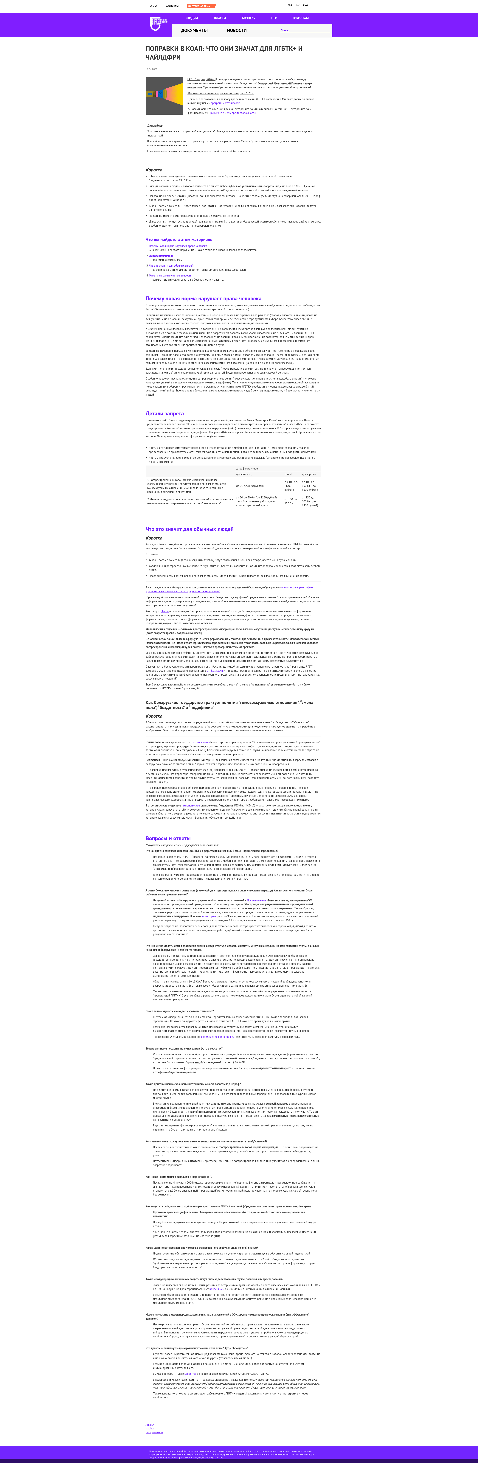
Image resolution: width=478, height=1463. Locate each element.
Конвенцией (216, 1289)
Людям (192, 18)
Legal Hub (190, 1373)
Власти (220, 18)
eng (305, 5)
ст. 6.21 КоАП (215, 670)
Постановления (200, 742)
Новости (237, 30)
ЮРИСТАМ (301, 18)
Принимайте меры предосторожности (232, 113)
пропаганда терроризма (205, 591)
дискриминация (154, 1432)
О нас (153, 6)
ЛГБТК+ (150, 1424)
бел (290, 5)
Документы (194, 30)
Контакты (172, 6)
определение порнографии (218, 1036)
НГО (274, 18)
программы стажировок (225, 103)
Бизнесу (248, 18)
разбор (150, 1428)
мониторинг (210, 916)
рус (297, 5)
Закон (165, 611)
